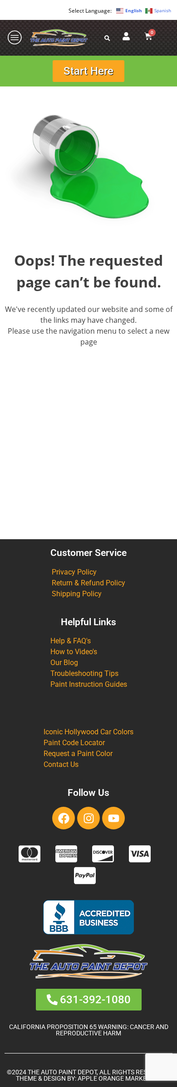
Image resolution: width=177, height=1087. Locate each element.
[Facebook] (63, 818)
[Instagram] (88, 818)
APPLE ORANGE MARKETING (119, 1078)
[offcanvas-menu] (15, 38)
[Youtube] (113, 818)
